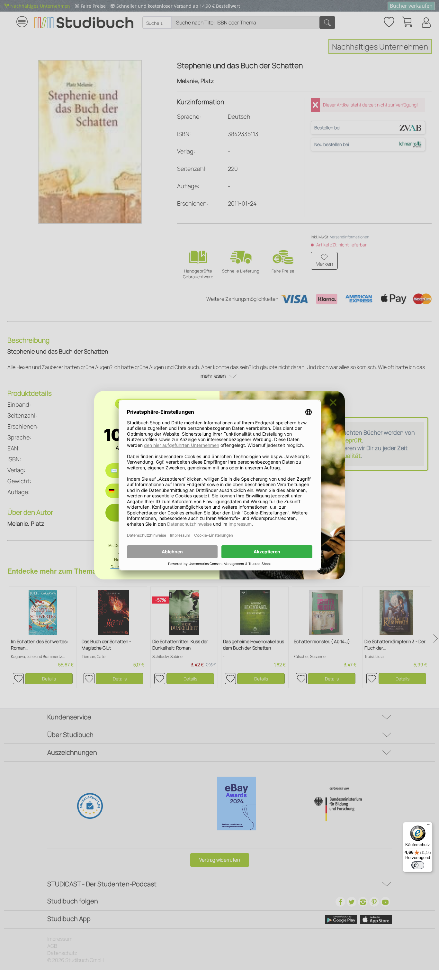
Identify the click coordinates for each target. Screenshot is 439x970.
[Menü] (429, 826)
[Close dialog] (333, 402)
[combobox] (116, 491)
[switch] (417, 865)
